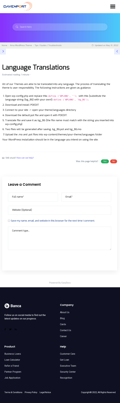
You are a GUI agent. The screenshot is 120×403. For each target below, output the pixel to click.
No (113, 161)
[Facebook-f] (5, 329)
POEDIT (34, 105)
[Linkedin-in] (15, 329)
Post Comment (21, 258)
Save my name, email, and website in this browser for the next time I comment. (53, 220)
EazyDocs (66, 282)
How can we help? (25, 157)
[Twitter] (10, 329)
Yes (105, 161)
